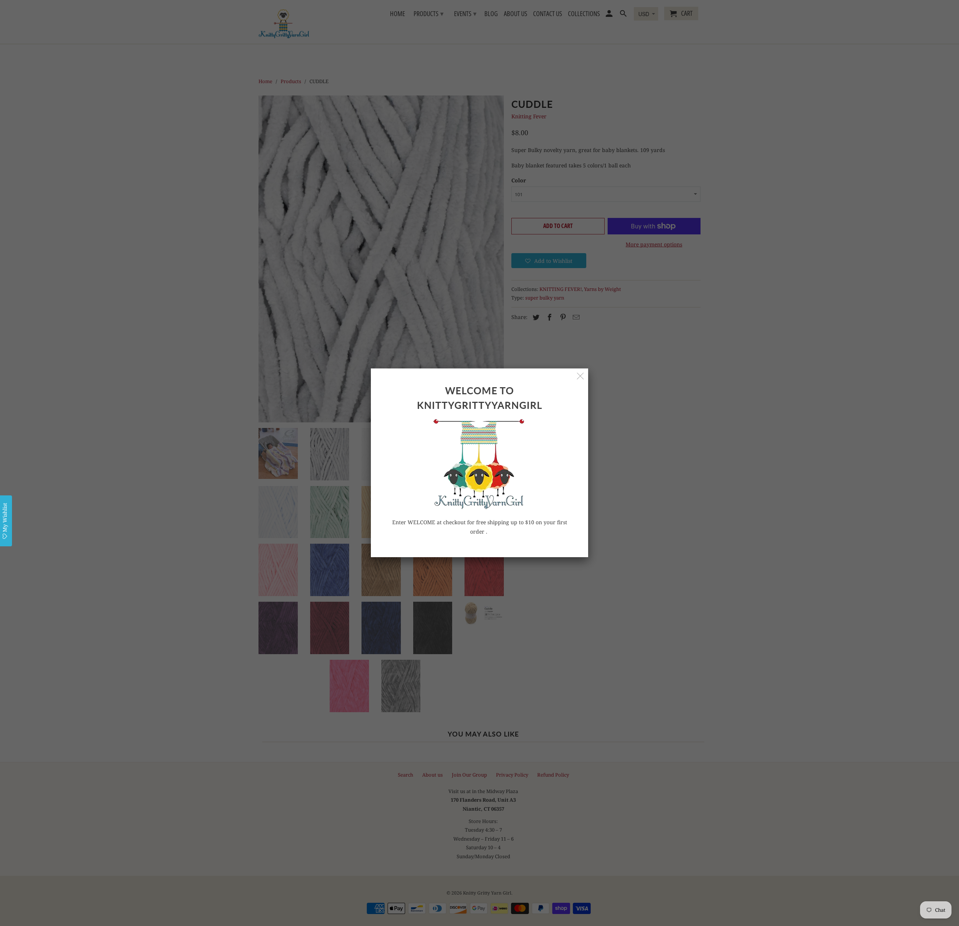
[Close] (580, 376)
